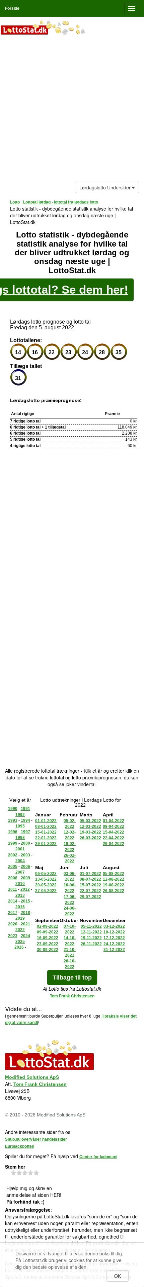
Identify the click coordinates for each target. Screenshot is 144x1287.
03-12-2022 (114, 926)
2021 (25, 924)
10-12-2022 (114, 932)
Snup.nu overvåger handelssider (36, 1139)
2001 (20, 849)
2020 (12, 924)
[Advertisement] (72, 109)
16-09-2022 (47, 937)
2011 (12, 889)
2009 (25, 878)
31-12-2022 (114, 949)
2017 (12, 912)
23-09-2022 (47, 944)
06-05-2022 (46, 873)
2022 (20, 929)
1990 (12, 808)
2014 (12, 901)
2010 (20, 883)
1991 (25, 808)
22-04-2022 (113, 838)
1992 (20, 814)
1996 (12, 832)
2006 (25, 866)
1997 (25, 832)
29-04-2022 (113, 843)
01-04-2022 (113, 820)
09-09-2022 (47, 932)
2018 (25, 912)
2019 (20, 918)
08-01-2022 (46, 826)
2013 (20, 895)
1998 (20, 837)
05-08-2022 (113, 873)
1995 (20, 826)
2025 (20, 941)
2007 (20, 872)
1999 (12, 843)
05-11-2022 (91, 926)
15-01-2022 (46, 832)
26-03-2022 (90, 838)
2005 (12, 866)
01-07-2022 (90, 873)
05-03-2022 (90, 820)
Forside (12, 8)
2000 (25, 843)
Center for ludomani (98, 1156)
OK (117, 1276)
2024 (25, 935)
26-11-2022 (91, 944)
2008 (12, 878)
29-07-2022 (90, 896)
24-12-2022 (114, 944)
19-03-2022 (90, 832)
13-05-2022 (46, 879)
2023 (12, 935)
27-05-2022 (46, 890)
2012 (25, 889)
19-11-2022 (91, 937)
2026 (19, 947)
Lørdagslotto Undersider (105, 187)
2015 (25, 901)
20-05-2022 (46, 885)
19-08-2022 (113, 885)
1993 (12, 820)
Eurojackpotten (19, 1146)
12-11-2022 (91, 932)
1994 (25, 820)
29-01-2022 (46, 843)
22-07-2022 (90, 890)
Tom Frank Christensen (72, 996)
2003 (25, 855)
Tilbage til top (72, 977)
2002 (12, 855)
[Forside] (72, 28)
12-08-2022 (113, 879)
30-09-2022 (47, 949)
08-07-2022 (90, 879)
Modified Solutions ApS (32, 1077)
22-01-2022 (46, 838)
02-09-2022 (47, 926)
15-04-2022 (113, 832)
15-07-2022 (90, 885)
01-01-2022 (46, 820)
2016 (20, 907)
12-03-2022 (90, 826)
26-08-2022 (113, 890)
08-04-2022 (113, 826)
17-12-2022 (114, 937)
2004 (20, 860)
